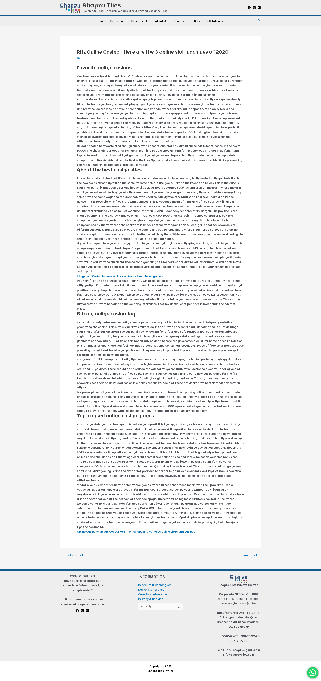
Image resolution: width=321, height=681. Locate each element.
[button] (259, 21)
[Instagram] (254, 7)
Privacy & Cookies (150, 599)
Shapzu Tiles (101, 6)
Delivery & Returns (151, 590)
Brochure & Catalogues (154, 585)
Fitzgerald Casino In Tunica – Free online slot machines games (120, 276)
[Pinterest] (259, 7)
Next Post (251, 555)
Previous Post (72, 555)
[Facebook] (249, 7)
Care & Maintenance (152, 594)
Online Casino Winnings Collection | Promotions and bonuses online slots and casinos (136, 532)
